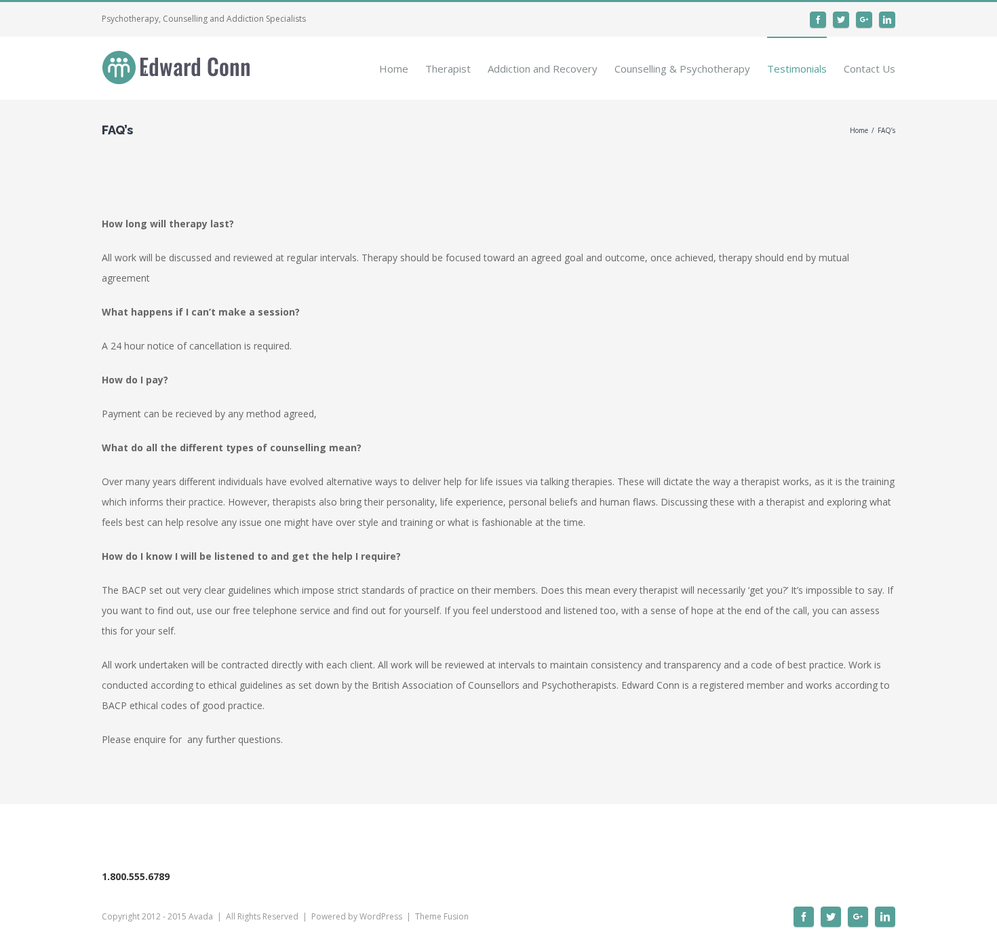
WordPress (380, 916)
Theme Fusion (442, 916)
